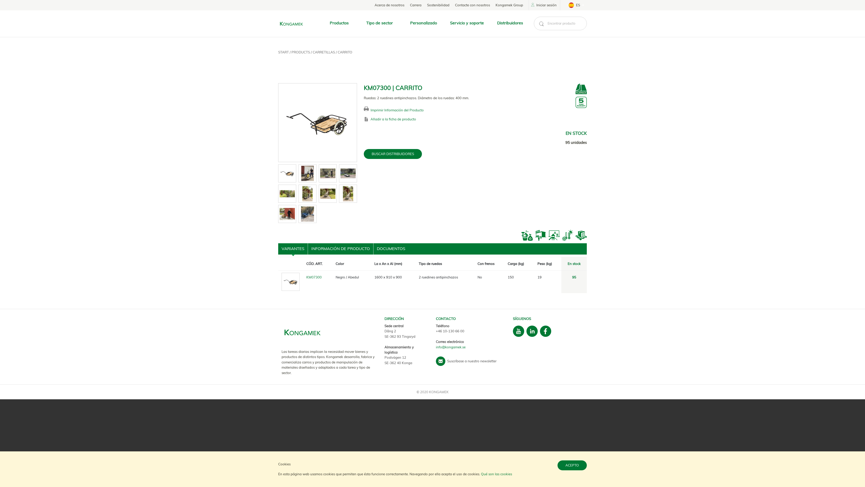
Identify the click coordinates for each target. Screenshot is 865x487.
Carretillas (324, 52)
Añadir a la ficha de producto (393, 119)
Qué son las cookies (496, 474)
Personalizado (423, 22)
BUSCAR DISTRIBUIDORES (393, 154)
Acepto (572, 465)
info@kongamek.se (451, 347)
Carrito (345, 52)
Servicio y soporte (467, 22)
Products (301, 52)
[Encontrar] (541, 24)
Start (284, 52)
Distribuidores (510, 22)
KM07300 (314, 277)
